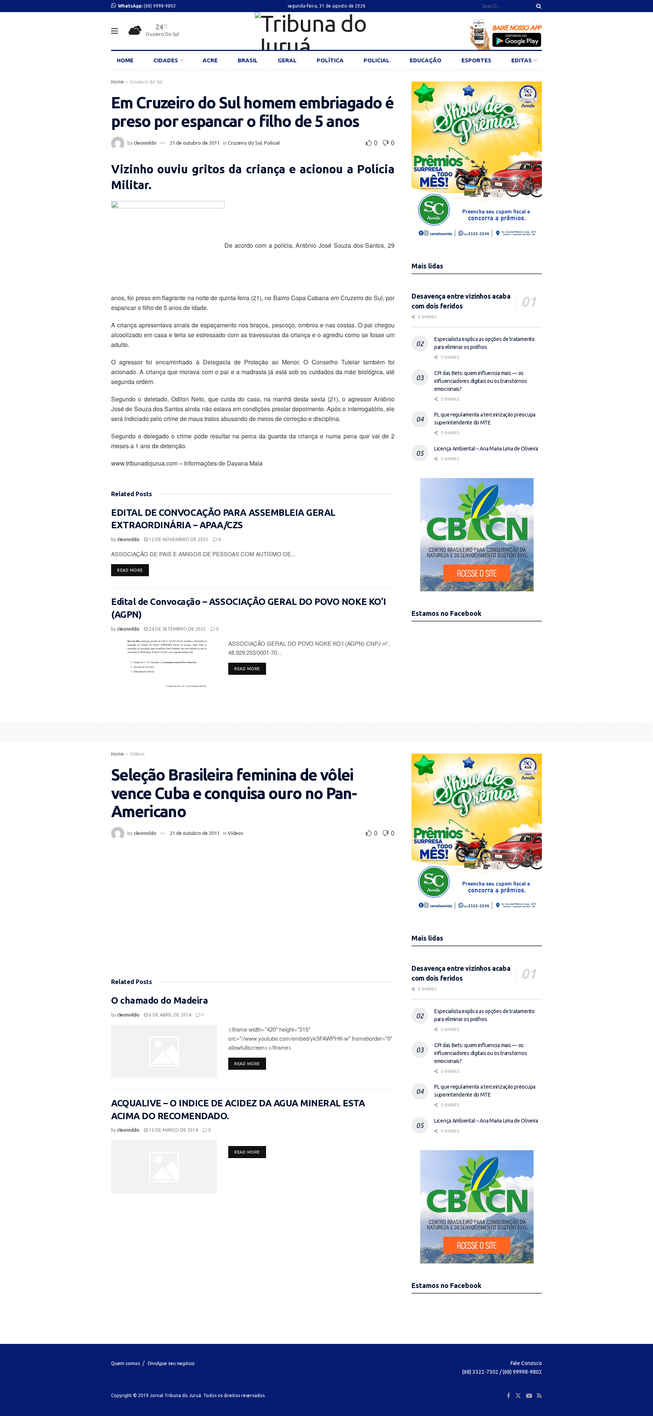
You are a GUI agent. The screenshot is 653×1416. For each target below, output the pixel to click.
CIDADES (165, 60)
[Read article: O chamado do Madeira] (164, 1051)
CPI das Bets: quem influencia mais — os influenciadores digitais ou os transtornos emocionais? (480, 381)
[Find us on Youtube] (529, 1395)
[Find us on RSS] (539, 1395)
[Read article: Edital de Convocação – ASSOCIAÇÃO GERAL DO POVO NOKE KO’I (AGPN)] (164, 665)
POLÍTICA (330, 60)
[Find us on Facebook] (508, 1395)
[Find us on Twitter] (518, 1395)
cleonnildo (145, 142)
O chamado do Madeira (159, 1000)
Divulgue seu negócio (171, 1363)
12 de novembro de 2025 (178, 539)
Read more (133, 570)
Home (117, 81)
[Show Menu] (114, 31)
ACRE (210, 60)
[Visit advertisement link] (477, 163)
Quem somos (125, 1363)
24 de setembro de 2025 (177, 628)
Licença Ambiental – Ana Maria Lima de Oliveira (486, 449)
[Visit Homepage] (326, 31)
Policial (272, 142)
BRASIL (248, 60)
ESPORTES (476, 60)
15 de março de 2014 (173, 1130)
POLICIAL (377, 60)
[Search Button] (537, 6)
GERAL (287, 60)
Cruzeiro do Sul (146, 81)
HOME (125, 60)
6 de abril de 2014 (169, 1014)
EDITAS (521, 60)
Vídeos (137, 753)
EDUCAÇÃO (425, 60)
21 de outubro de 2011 (195, 142)
